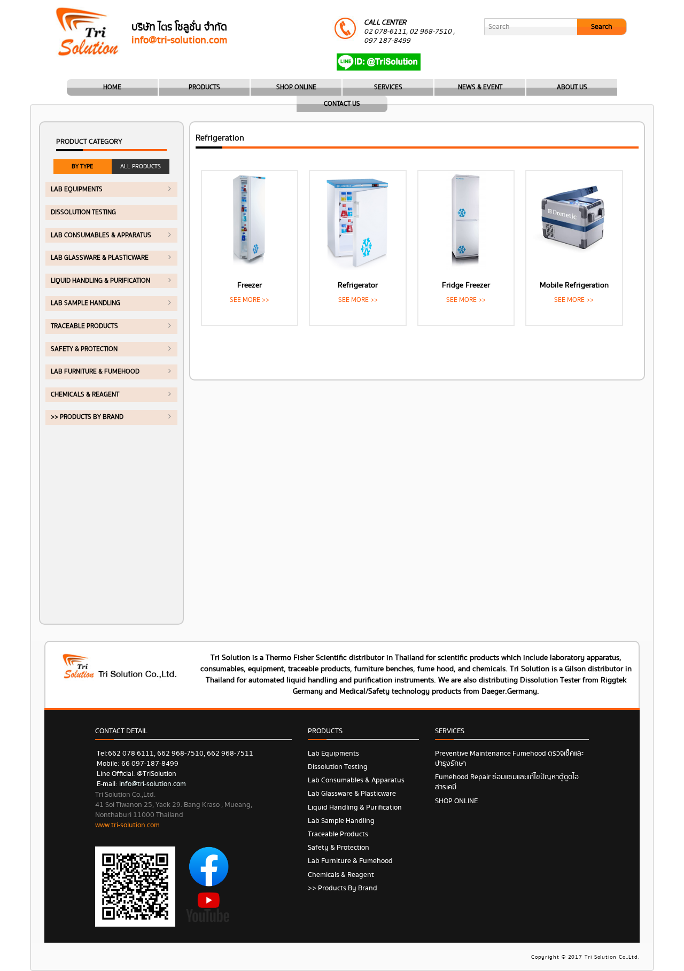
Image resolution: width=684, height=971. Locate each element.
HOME (112, 87)
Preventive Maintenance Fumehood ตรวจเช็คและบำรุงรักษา (509, 758)
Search (601, 26)
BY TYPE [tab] (82, 166)
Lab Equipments (77, 189)
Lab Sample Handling (85, 303)
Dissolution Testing (83, 212)
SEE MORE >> (249, 300)
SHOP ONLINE (296, 87)
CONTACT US (342, 104)
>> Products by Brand (87, 417)
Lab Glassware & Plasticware (100, 258)
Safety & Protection (84, 349)
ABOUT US (572, 87)
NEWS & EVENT (480, 87)
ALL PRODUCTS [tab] (140, 166)
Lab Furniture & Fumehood (95, 372)
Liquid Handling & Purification (100, 281)
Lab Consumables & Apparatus (101, 235)
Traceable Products (84, 326)
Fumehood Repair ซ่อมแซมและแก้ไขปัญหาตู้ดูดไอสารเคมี (507, 782)
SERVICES (388, 87)
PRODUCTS (204, 87)
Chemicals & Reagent (85, 395)
